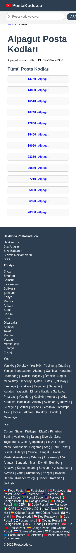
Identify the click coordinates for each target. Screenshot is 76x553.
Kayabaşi (40, 386)
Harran (8, 478)
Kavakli (54, 412)
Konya (8, 297)
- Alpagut (38, 79)
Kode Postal (16, 490)
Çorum (8, 314)
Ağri (62, 457)
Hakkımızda (11, 242)
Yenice (8, 370)
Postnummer (16, 535)
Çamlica (51, 370)
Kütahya (9, 348)
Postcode (59, 490)
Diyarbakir (10, 322)
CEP (22, 504)
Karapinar (65, 370)
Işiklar (64, 396)
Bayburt (44, 467)
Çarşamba (36, 441)
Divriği (42, 462)
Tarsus (35, 436)
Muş (33, 462)
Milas (7, 447)
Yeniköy (9, 365)
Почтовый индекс (31, 531)
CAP (11, 508)
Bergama (35, 447)
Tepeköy (26, 381)
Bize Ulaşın (11, 246)
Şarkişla (9, 483)
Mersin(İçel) (11, 343)
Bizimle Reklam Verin (18, 255)
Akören (29, 412)
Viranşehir (20, 447)
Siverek (47, 436)
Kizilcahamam (60, 467)
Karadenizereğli (25, 478)
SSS (7, 259)
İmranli (31, 467)
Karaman (56, 478)
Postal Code (12, 494)
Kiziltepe (31, 431)
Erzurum (9, 275)
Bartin (7, 436)
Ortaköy (63, 365)
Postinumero (27, 520)
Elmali (34, 391)
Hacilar (45, 391)
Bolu (56, 447)
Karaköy (9, 401)
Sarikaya (59, 391)
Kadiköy (39, 396)
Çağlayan (63, 401)
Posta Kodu (24, 516)
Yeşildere (25, 396)
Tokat (7, 331)
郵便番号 (54, 524)
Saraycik (54, 386)
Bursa (7, 309)
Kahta (21, 467)
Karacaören (23, 370)
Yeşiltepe (63, 407)
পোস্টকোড (36, 535)
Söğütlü (62, 375)
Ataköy (36, 401)
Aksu (7, 412)
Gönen (43, 478)
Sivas (7, 271)
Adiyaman (50, 457)
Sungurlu (21, 462)
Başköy (37, 375)
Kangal (44, 452)
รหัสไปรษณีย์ (29, 508)
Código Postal (13, 501)
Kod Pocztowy (47, 516)
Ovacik (25, 375)
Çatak (38, 381)
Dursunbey (33, 473)
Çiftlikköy (60, 381)
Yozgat (8, 339)
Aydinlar (49, 401)
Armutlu (52, 396)
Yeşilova (49, 407)
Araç (47, 447)
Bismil (8, 452)
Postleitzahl (38, 490)
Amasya (9, 467)
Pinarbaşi (10, 396)
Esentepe (10, 386)
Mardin (8, 335)
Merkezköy (11, 381)
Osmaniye (10, 417)
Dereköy (22, 365)
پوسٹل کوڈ (51, 508)
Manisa (8, 301)
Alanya (8, 462)
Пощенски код (59, 531)
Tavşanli (60, 473)
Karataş (9, 391)
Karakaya (25, 386)
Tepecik (36, 407)
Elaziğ (8, 352)
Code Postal (40, 504)
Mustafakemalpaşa (16, 457)
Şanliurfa (9, 292)
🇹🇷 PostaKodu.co (24, 5)
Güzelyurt (10, 407)
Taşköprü (10, 441)
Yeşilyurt (49, 365)
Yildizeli (51, 441)
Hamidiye (23, 401)
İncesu (17, 412)
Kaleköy (41, 412)
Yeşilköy (36, 365)
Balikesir (9, 288)
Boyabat (54, 462)
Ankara (8, 305)
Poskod (54, 497)
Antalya (9, 326)
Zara (57, 436)
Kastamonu (11, 284)
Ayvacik (9, 473)
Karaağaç (11, 375)
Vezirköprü (21, 436)
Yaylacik (21, 391)
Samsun (9, 280)
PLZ (69, 524)
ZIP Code (35, 524)
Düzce (22, 441)
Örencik (50, 375)
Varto (20, 473)
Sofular (23, 407)
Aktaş (48, 381)
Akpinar (38, 370)
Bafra (61, 441)
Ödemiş (36, 457)
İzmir (7, 318)
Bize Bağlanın (13, 250)
